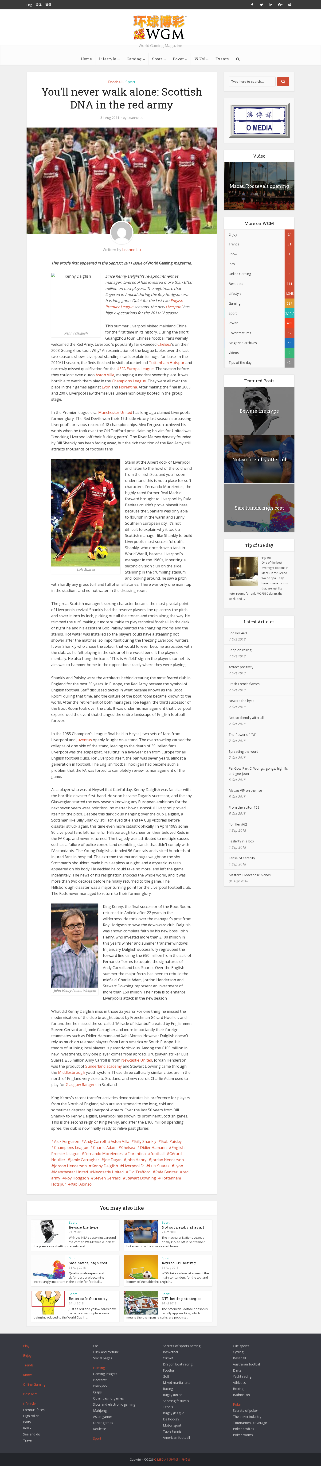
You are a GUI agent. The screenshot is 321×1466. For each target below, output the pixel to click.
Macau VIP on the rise (245, 790)
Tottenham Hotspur (166, 362)
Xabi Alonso (81, 1184)
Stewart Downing (140, 1178)
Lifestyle (107, 58)
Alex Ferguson (66, 1141)
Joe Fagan (112, 1159)
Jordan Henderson (167, 1159)
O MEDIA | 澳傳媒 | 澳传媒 (172, 1459)
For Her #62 (238, 824)
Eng (29, 5)
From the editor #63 (244, 807)
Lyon (106, 387)
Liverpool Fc (133, 1165)
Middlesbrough (71, 1072)
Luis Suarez (159, 1165)
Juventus (84, 739)
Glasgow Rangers (81, 1084)
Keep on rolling (240, 650)
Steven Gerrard (107, 1178)
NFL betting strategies (181, 1298)
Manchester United (115, 412)
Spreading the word (243, 751)
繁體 (48, 5)
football (157, 1153)
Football (115, 82)
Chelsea (164, 344)
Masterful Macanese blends (250, 875)
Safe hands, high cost (88, 1262)
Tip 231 (266, 558)
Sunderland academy (103, 1066)
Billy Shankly (145, 1141)
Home (86, 58)
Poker (178, 58)
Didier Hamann (153, 1147)
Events (222, 58)
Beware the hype (83, 1227)
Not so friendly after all (183, 1227)
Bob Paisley (171, 1141)
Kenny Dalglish (105, 1165)
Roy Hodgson (77, 1178)
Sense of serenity (242, 858)
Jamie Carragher (84, 1159)
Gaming (134, 58)
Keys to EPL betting (179, 1262)
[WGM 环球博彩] (160, 27)
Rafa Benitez (166, 1172)
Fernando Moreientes (103, 1153)
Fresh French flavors (244, 684)
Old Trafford (139, 1172)
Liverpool (174, 306)
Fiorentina (128, 387)
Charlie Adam (104, 1147)
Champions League (129, 381)
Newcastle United (136, 1060)
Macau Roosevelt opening (259, 186)
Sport (157, 58)
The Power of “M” (242, 734)
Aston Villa (105, 374)
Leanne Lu (135, 118)
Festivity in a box (241, 841)
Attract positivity (241, 667)
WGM (199, 58)
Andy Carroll (95, 1141)
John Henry (136, 1159)
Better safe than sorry (88, 1298)
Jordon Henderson (70, 1165)
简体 (38, 5)
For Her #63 (238, 633)
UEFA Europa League (135, 368)
